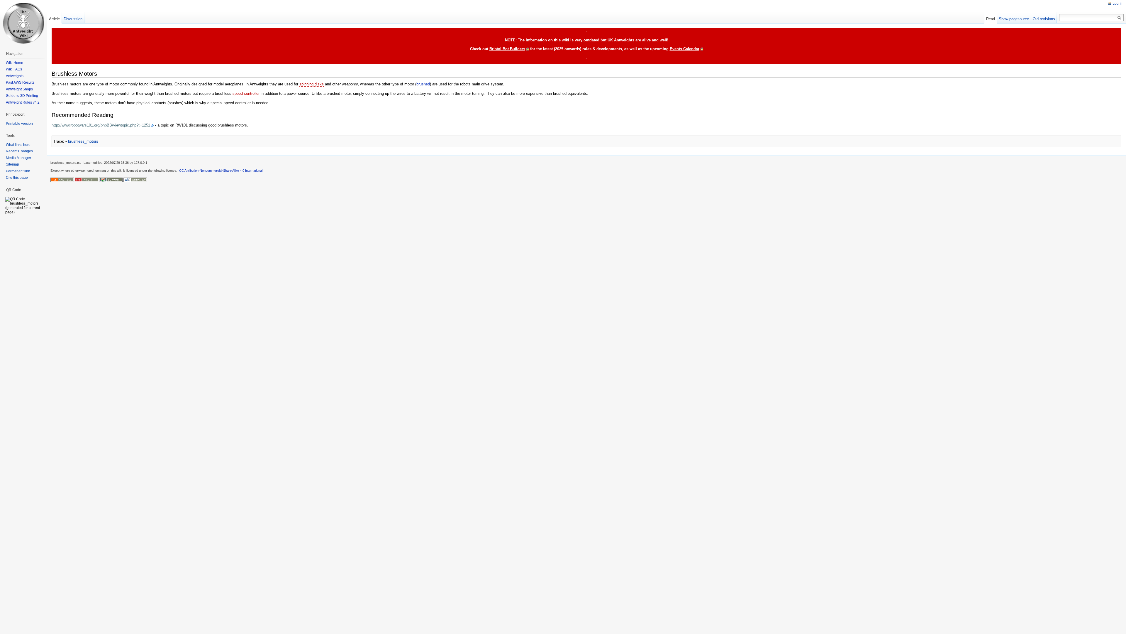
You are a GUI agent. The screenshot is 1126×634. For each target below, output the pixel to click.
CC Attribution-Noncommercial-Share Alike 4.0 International (220, 170)
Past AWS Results (20, 82)
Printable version (19, 124)
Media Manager (18, 158)
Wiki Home (14, 63)
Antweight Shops (19, 89)
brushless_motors (83, 141)
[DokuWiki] (111, 179)
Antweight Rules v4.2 (23, 102)
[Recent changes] (62, 179)
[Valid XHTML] (135, 179)
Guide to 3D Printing (22, 96)
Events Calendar (684, 49)
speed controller (246, 93)
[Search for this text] (1119, 18)
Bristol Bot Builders (507, 49)
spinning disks (311, 84)
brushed (423, 84)
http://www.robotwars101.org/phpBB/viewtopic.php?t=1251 (101, 125)
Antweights (14, 76)
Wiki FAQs (14, 69)
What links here (18, 145)
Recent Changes (19, 151)
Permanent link (18, 171)
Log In (1117, 3)
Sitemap (12, 164)
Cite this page (17, 178)
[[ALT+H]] (23, 23)
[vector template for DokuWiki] (86, 179)
